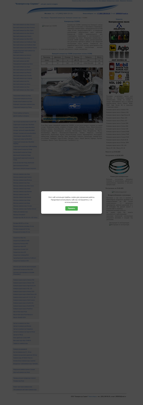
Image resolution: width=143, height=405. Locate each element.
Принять (71, 208)
